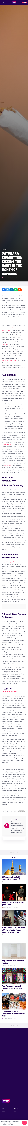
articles (6, 465)
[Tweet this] (8, 289)
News (15, 1111)
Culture (3, 1111)
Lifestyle (16, 1108)
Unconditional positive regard (10, 562)
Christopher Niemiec (8, 444)
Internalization (9, 691)
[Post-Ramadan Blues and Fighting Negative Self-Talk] (14, 980)
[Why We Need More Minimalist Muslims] (14, 955)
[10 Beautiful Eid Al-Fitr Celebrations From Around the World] (14, 1006)
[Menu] (1, 2)
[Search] (3, 2)
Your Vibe (6, 277)
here (10, 465)
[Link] (14, 2)
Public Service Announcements (13, 328)
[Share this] (4, 289)
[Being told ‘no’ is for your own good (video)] (14, 896)
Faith (3, 1108)
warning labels (6, 330)
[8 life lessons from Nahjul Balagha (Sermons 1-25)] (14, 871)
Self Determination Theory (9, 360)
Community (4, 1114)
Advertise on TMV (14, 284)
